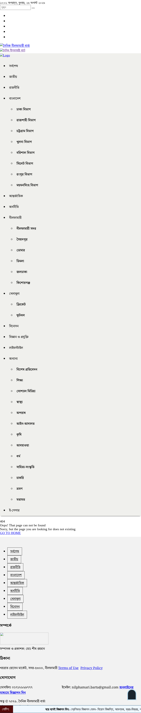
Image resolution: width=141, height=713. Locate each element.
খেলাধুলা (14, 293)
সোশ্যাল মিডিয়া (26, 391)
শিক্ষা (20, 380)
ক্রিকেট (21, 304)
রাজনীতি (14, 87)
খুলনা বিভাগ (24, 142)
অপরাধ (21, 413)
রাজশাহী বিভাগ (26, 120)
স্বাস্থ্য (20, 402)
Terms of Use (68, 668)
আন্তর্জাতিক (16, 196)
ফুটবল (21, 315)
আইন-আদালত (26, 423)
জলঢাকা (22, 272)
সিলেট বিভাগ (25, 163)
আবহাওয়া (23, 445)
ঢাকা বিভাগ (24, 109)
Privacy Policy (91, 668)
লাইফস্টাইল (16, 348)
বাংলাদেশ (15, 98)
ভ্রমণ (20, 488)
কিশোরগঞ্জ (23, 282)
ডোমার (21, 250)
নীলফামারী (15, 217)
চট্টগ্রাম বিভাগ (25, 131)
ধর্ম (18, 456)
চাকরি (20, 478)
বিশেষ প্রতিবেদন (27, 369)
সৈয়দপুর (22, 239)
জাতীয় (13, 77)
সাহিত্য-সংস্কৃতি (25, 467)
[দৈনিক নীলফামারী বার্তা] (15, 46)
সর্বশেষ (13, 66)
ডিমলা (20, 261)
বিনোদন (14, 326)
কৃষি (19, 434)
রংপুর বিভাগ (24, 174)
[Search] (33, 8)
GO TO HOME (10, 533)
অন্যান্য (13, 358)
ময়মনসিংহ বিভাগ (27, 185)
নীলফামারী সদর (26, 228)
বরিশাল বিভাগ (26, 152)
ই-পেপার (14, 510)
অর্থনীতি (14, 207)
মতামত (21, 499)
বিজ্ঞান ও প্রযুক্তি (18, 337)
